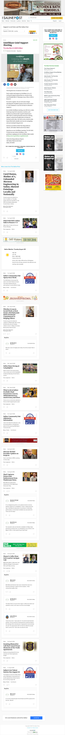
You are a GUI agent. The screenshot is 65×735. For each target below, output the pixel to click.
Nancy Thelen (6, 287)
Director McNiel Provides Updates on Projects (10, 453)
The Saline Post (7, 207)
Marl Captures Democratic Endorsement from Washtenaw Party (10, 477)
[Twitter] (8, 84)
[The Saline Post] (12, 17)
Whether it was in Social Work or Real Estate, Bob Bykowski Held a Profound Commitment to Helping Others (11, 313)
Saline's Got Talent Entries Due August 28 (11, 671)
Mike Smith (12, 580)
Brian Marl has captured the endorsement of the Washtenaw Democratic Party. (10, 484)
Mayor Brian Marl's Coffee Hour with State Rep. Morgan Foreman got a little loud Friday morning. (11, 564)
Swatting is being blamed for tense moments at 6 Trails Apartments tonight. (11, 654)
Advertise (24, 21)
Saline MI (35, 40)
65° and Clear (33, 17)
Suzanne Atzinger (14, 500)
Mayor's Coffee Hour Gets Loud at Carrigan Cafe (11, 558)
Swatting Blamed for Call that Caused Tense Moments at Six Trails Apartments (11, 646)
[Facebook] (4, 84)
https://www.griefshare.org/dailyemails (18, 136)
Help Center (35, 727)
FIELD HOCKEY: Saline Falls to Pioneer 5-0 (11, 221)
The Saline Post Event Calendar (51, 65)
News (3, 21)
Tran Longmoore (7, 229)
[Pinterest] (11, 84)
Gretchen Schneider (11, 51)
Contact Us (29, 727)
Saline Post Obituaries (8, 206)
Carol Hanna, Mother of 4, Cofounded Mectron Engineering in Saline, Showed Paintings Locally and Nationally (11, 184)
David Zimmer (13, 522)
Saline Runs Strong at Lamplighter (11, 367)
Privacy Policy (35, 733)
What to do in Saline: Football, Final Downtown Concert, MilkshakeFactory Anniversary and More (11, 393)
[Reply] (7, 157)
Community (12, 21)
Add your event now (53, 110)
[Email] (15, 84)
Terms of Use (29, 733)
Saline (4, 171)
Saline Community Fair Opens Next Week (12, 276)
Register (55, 21)
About (28, 21)
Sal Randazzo (13, 343)
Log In (60, 21)
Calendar (7, 21)
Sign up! (20, 150)
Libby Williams (13, 616)
